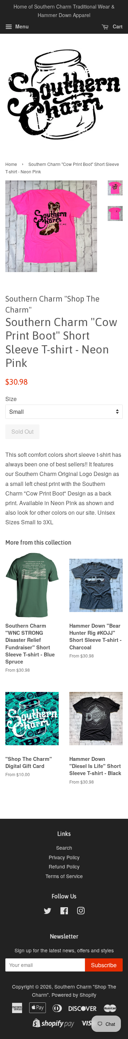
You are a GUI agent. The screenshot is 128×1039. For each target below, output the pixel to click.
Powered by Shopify (74, 994)
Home (11, 164)
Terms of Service (64, 876)
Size (11, 399)
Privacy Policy (64, 857)
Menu (21, 26)
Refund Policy (64, 866)
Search (64, 847)
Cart (117, 26)
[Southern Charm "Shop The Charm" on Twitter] (48, 911)
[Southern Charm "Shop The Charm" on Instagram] (81, 911)
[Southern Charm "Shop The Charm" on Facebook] (64, 911)
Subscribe (104, 965)
